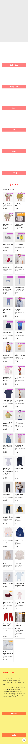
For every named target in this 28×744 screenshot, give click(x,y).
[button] (24, 740)
